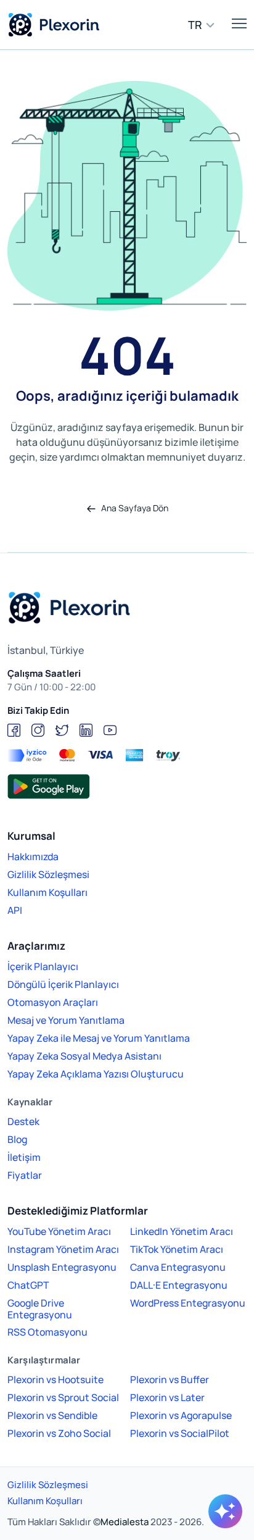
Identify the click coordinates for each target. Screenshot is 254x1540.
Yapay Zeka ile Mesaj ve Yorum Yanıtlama (98, 1038)
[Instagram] (37, 730)
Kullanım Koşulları (47, 892)
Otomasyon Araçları (52, 1002)
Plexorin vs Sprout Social (63, 1397)
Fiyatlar (24, 1175)
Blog (17, 1139)
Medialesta (124, 1521)
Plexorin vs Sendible (52, 1415)
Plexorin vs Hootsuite (55, 1379)
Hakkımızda (33, 856)
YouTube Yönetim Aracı (59, 1231)
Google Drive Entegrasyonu (39, 1308)
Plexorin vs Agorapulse (181, 1415)
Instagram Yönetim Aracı (63, 1249)
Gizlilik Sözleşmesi (48, 874)
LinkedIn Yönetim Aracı (181, 1231)
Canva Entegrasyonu (178, 1267)
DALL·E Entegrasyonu (178, 1285)
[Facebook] (13, 730)
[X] (61, 730)
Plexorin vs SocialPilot (179, 1433)
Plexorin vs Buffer (169, 1379)
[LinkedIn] (86, 730)
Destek (23, 1121)
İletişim (24, 1157)
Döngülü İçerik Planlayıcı (63, 984)
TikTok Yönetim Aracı (176, 1249)
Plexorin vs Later (167, 1397)
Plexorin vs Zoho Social (59, 1433)
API (14, 910)
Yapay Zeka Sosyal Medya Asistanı (84, 1056)
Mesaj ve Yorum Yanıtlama (66, 1020)
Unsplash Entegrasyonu (62, 1267)
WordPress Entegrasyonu (187, 1303)
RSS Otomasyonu (47, 1332)
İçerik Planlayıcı (42, 966)
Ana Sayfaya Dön (133, 508)
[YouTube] (110, 730)
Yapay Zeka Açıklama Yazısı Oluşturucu (95, 1074)
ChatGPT (28, 1285)
